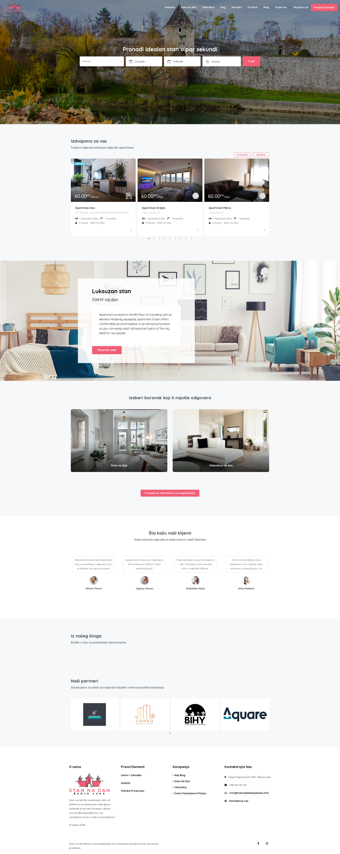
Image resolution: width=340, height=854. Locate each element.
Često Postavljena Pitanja (190, 793)
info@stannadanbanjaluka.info (249, 793)
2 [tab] (154, 238)
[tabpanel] (103, 197)
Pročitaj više (76, 825)
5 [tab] (170, 238)
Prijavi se (281, 7)
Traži (251, 61)
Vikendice (208, 7)
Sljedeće (261, 154)
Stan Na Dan (182, 781)
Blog (266, 7)
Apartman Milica (220, 208)
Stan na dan (188, 7)
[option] (331, 851)
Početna (170, 7)
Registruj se (300, 7)
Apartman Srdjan (153, 208)
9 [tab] (191, 238)
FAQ (223, 7)
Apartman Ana (85, 208)
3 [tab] (159, 238)
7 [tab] (180, 238)
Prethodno (242, 154)
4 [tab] (164, 238)
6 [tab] (175, 238)
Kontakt (237, 7)
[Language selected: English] (331, 851)
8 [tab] (186, 238)
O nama (252, 7)
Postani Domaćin (324, 7)
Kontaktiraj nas (238, 801)
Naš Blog (179, 775)
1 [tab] (149, 238)
